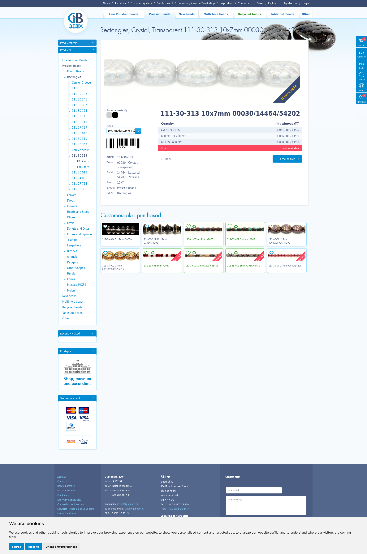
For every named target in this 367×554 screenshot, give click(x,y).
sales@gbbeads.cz (135, 508)
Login (306, 3)
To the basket (286, 159)
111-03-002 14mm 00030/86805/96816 (113, 267)
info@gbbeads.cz (129, 504)
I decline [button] (33, 546)
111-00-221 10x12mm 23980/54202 (155, 240)
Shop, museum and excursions (77, 381)
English (272, 3)
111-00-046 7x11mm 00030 (117, 239)
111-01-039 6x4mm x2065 (199, 239)
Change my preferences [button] (61, 546)
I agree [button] (16, 546)
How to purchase (66, 486)
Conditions (63, 495)
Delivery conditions (69, 500)
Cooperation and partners (70, 504)
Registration (290, 3)
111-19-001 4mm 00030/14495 (285, 265)
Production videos (66, 513)
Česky (260, 3)
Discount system (66, 490)
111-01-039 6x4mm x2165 (241, 239)
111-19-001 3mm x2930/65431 (243, 265)
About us (62, 476)
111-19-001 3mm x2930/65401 (201, 265)
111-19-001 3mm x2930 (156, 265)
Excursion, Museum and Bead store (75, 508)
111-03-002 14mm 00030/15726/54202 (279, 240)
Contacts (62, 481)
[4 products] (109, 115)
